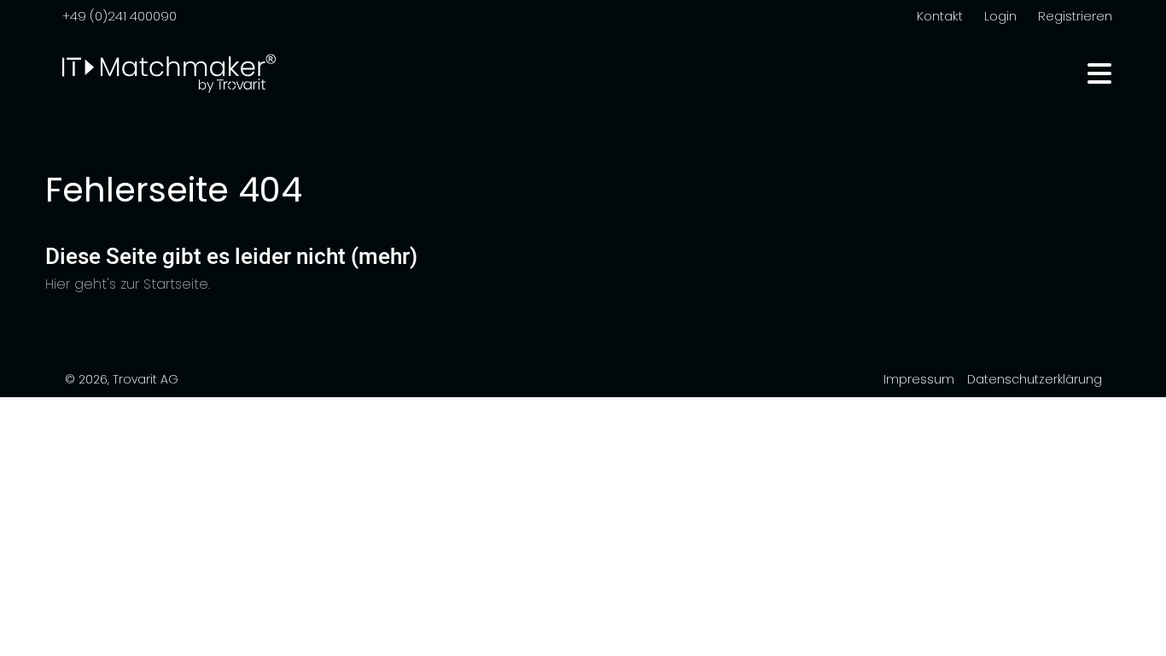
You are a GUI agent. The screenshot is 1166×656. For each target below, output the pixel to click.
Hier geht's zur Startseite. (127, 284)
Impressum (918, 379)
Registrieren (1075, 16)
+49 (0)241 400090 (119, 16)
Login (1000, 16)
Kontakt (940, 16)
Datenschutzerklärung (1034, 379)
